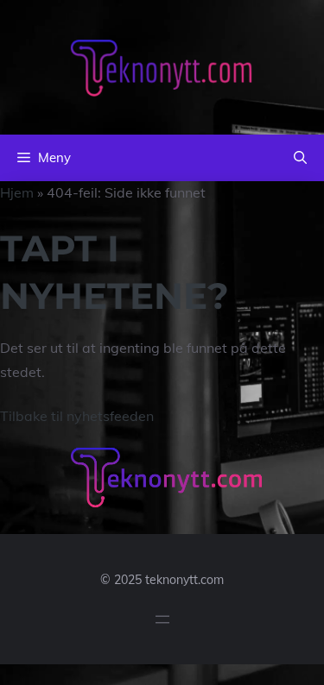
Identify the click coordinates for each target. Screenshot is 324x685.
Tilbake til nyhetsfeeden (77, 415)
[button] (300, 158)
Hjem (17, 192)
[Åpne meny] (162, 619)
